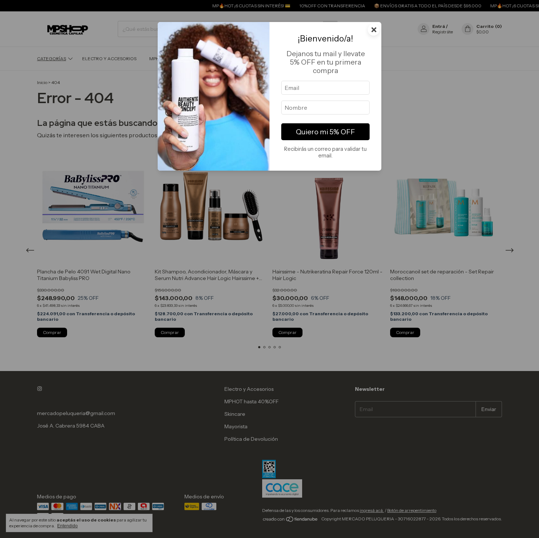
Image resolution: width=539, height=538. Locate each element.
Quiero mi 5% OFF (325, 131)
